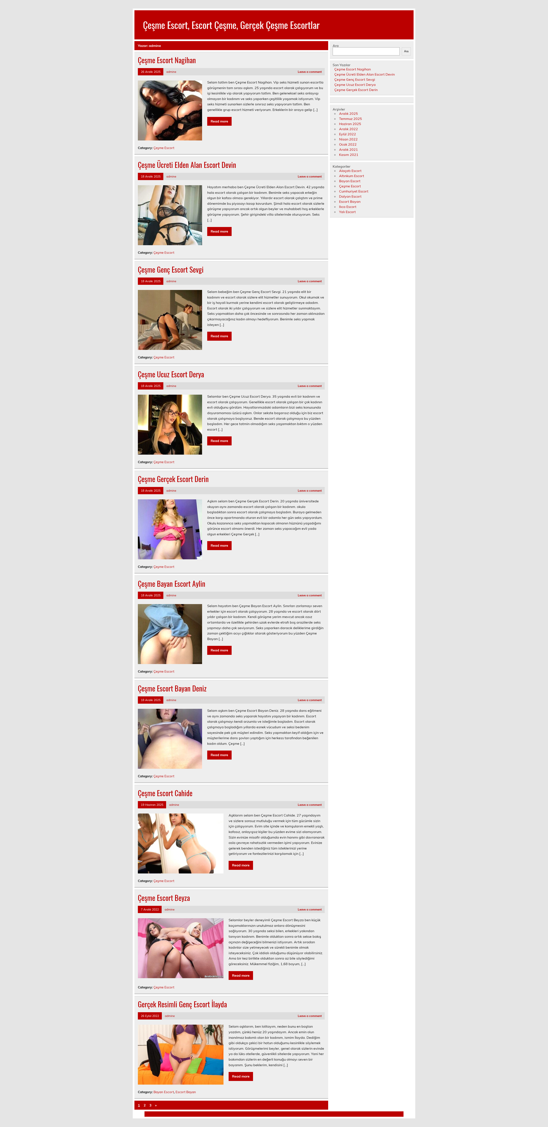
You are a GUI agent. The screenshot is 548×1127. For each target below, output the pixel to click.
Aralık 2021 (348, 149)
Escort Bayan (186, 1092)
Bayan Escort (163, 1092)
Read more (219, 121)
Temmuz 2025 (350, 118)
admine (171, 71)
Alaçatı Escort (350, 171)
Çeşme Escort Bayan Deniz (172, 688)
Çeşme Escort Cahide (165, 793)
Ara (336, 45)
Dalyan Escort (350, 196)
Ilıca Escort (347, 207)
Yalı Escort (347, 212)
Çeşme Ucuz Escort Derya (171, 374)
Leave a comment (310, 71)
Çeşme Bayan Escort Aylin (171, 583)
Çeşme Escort (163, 148)
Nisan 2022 (348, 139)
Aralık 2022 (348, 129)
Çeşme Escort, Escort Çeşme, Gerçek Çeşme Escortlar (231, 24)
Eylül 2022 (347, 134)
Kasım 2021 (348, 154)
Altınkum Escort (351, 176)
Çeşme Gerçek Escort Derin (173, 478)
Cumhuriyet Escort (353, 191)
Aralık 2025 (348, 113)
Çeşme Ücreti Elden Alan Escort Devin (187, 164)
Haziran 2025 (350, 124)
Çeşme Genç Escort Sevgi (171, 269)
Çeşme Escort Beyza (164, 897)
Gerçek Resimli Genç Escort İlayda (182, 1004)
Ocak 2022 (348, 144)
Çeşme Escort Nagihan (167, 60)
